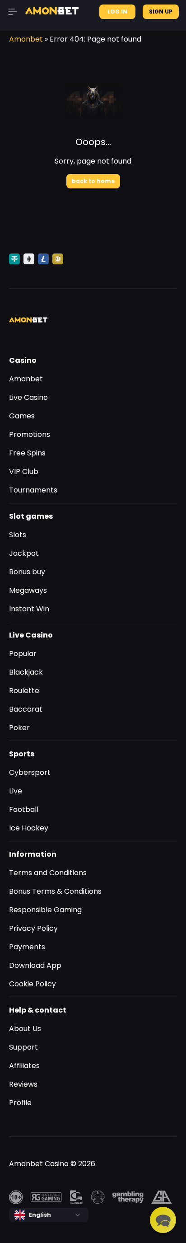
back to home (93, 181)
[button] (163, 1220)
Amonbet (26, 39)
